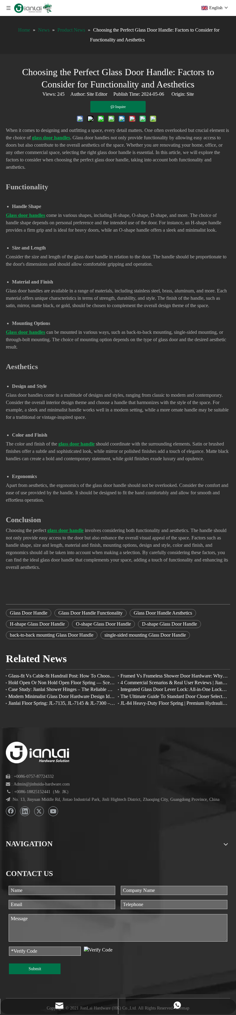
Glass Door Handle (28, 613)
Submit (35, 969)
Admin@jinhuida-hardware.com (42, 784)
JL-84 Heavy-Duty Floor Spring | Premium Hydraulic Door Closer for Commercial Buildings (174, 703)
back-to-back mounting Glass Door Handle (51, 635)
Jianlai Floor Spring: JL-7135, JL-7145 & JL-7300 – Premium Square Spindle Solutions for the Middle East (62, 703)
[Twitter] (39, 811)
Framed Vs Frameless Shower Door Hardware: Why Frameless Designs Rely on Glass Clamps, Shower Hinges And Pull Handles (174, 675)
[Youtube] (53, 811)
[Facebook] (11, 811)
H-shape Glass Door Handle (37, 624)
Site (190, 94)
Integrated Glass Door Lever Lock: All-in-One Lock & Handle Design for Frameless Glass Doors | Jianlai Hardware (174, 689)
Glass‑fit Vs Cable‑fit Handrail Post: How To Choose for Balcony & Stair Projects (62, 675)
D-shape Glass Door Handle (169, 624)
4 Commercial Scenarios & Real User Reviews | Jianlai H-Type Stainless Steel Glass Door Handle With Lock (174, 682)
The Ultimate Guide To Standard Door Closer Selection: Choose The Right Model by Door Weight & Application (174, 696)
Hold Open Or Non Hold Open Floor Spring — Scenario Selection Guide (62, 682)
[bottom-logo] (37, 752)
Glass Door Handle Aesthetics (163, 613)
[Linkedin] (25, 811)
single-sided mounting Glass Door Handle (145, 635)
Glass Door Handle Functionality (90, 613)
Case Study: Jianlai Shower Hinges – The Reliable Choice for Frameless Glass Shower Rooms (62, 689)
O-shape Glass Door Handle (103, 624)
